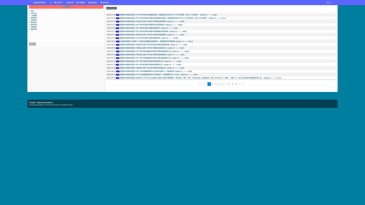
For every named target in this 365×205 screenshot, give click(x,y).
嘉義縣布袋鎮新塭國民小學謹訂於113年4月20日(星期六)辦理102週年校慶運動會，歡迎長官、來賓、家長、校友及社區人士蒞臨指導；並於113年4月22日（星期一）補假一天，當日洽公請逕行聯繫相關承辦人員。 (191, 78)
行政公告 (223, 18)
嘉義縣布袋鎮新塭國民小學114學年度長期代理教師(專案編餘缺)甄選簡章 (144, 31)
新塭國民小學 (203, 15)
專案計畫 (34, 25)
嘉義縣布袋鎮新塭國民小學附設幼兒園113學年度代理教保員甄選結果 (143, 55)
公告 (118, 15)
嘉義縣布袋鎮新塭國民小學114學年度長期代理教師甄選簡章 (140, 38)
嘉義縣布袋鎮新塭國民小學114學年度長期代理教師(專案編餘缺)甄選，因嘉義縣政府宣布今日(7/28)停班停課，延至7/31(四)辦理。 (164, 18)
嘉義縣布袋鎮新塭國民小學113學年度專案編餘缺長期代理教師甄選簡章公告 (145, 58)
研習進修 (34, 18)
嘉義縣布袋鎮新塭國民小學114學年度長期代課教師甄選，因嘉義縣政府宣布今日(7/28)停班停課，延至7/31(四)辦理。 (159, 15)
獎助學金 (34, 22)
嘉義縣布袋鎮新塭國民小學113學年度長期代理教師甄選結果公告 (141, 61)
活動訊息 (190, 41)
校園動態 (34, 27)
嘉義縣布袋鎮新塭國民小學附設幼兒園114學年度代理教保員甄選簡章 (143, 35)
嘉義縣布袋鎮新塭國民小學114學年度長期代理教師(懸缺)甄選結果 (142, 25)
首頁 (32, 11)
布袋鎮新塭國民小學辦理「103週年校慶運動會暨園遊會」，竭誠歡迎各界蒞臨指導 (147, 41)
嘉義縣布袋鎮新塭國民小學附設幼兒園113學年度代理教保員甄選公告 (143, 48)
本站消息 (112, 8)
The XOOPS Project (66, 105)
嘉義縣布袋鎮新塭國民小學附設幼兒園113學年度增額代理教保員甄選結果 (144, 45)
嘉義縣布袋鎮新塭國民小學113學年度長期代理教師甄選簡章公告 (141, 64)
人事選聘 (214, 15)
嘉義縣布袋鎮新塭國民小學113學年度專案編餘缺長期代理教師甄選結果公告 (145, 51)
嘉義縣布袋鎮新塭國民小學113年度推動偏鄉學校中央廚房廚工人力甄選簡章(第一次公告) (149, 74)
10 (236, 84)
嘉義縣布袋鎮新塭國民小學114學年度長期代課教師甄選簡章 (139, 28)
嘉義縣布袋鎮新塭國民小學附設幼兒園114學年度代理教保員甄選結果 (143, 21)
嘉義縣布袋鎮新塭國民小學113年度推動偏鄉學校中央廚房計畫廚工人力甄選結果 (147, 71)
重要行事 (34, 29)
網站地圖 (70, 3)
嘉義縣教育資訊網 (39, 3)
